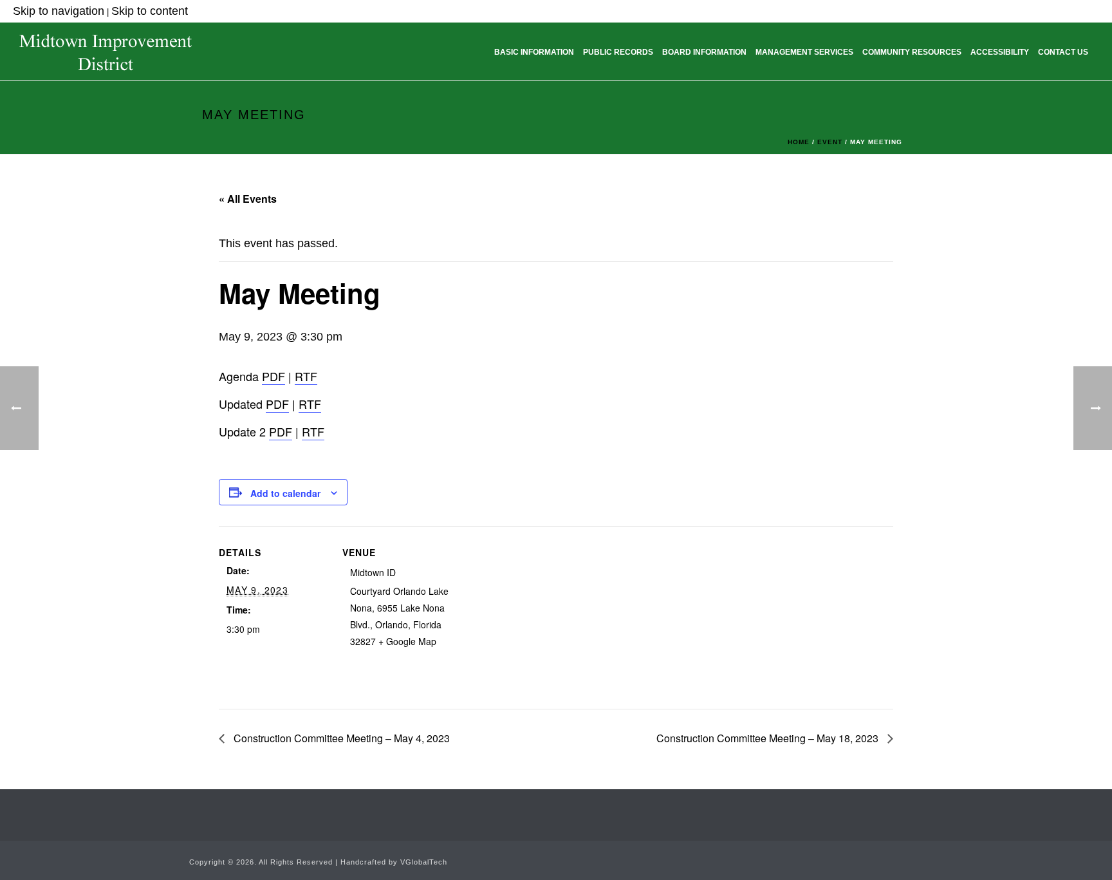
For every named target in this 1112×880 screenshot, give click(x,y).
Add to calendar (285, 493)
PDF (273, 376)
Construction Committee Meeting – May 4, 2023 (340, 738)
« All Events (248, 198)
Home (799, 141)
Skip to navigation (58, 11)
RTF (306, 376)
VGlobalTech (423, 862)
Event (829, 141)
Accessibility (999, 52)
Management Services (804, 52)
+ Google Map (407, 641)
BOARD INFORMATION (704, 52)
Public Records (618, 52)
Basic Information (534, 52)
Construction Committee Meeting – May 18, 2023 (768, 738)
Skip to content (149, 11)
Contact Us (1063, 52)
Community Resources (911, 52)
